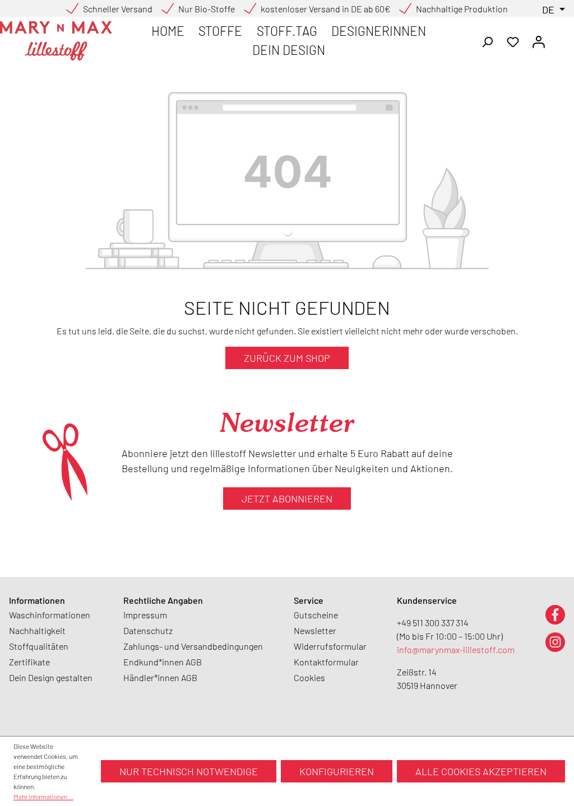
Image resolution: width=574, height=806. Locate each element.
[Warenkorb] (558, 38)
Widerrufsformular (330, 646)
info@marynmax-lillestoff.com (456, 649)
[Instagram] (555, 641)
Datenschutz (148, 630)
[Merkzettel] (513, 41)
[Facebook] (555, 614)
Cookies (309, 677)
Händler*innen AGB (160, 677)
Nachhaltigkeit (37, 630)
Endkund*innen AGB (162, 661)
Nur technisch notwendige (188, 771)
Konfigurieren (336, 771)
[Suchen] (487, 41)
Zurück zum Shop (287, 358)
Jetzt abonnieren (287, 498)
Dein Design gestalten (50, 677)
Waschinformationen (49, 614)
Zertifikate (29, 661)
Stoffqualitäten (38, 646)
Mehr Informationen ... (43, 796)
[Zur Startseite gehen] (56, 40)
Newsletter (315, 630)
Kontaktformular (326, 661)
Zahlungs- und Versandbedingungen (193, 646)
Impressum (145, 614)
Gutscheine (316, 614)
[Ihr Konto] (539, 41)
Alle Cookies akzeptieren (481, 771)
